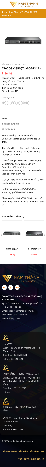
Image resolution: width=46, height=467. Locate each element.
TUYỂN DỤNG (30, 458)
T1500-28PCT (12, 249)
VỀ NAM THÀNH (10, 451)
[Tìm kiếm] (41, 4)
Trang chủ (7, 11)
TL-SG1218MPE (34, 249)
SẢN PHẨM (23, 451)
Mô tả (4, 118)
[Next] (44, 240)
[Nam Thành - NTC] (23, 4)
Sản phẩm (6, 64)
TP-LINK (17, 64)
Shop (16, 11)
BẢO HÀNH (34, 451)
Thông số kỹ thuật (10, 124)
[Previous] (2, 240)
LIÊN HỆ (40, 458)
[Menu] (3, 4)
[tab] (23, 118)
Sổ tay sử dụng (8, 129)
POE (24, 64)
